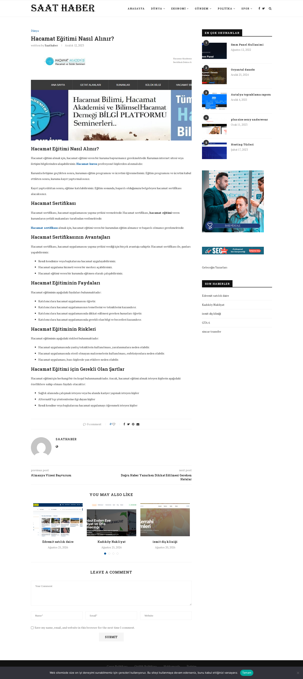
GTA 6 (206, 323)
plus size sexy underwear (249, 119)
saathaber (51, 45)
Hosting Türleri (242, 144)
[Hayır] (298, 673)
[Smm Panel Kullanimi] (214, 51)
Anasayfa (136, 8)
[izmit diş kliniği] (165, 519)
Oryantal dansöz (243, 69)
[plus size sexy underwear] (214, 126)
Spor (245, 8)
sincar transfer (211, 331)
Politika (225, 8)
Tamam (246, 672)
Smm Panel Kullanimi (247, 44)
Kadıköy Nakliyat (111, 542)
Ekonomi (178, 8)
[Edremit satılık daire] (58, 519)
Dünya (156, 8)
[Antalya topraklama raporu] (214, 101)
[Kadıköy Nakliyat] (111, 519)
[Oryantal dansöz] (214, 76)
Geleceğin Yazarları (214, 267)
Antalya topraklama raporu (251, 94)
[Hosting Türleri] (214, 151)
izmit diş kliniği (165, 542)
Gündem (202, 8)
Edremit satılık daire (57, 542)
